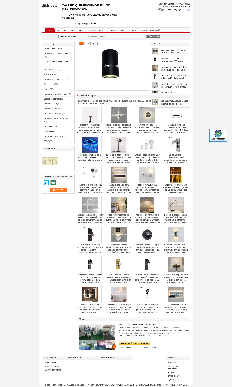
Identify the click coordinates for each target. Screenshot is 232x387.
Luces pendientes (51, 99)
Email (187, 7)
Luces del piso (50, 69)
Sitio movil (174, 380)
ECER (185, 385)
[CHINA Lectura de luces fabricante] (51, 6)
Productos (61, 30)
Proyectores (49, 84)
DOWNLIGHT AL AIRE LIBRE (56, 61)
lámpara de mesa (51, 74)
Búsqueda (155, 36)
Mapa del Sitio (174, 376)
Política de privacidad (53, 385)
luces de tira (49, 131)
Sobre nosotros (76, 30)
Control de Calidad (116, 30)
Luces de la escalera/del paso (56, 118)
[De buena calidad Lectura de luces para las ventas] (50, 169)
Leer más (162, 336)
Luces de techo (50, 104)
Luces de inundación (53, 113)
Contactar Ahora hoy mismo (134, 343)
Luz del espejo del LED (54, 79)
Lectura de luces (51, 48)
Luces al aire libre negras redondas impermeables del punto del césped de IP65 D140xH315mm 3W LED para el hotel (147, 310)
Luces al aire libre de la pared (56, 53)
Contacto (132, 30)
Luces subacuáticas (52, 126)
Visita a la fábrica (95, 30)
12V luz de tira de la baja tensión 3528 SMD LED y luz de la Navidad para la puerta (90, 157)
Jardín (46, 89)
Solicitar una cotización (173, 7)
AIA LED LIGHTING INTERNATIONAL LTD (137, 325)
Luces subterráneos (52, 136)
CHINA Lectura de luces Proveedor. (79, 385)
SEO (46, 141)
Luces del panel (50, 109)
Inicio (50, 30)
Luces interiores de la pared (56, 94)
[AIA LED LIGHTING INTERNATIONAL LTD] (188, 9)
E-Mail (171, 372)
